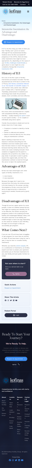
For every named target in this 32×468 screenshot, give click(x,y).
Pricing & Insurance (27, 416)
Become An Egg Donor (21, 2)
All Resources (20, 404)
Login (17, 315)
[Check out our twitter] (11, 300)
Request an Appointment (13, 288)
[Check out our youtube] (16, 300)
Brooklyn (11, 417)
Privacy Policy (16, 457)
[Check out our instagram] (8, 300)
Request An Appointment (15, 42)
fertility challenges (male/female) (15, 63)
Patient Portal (7, 2)
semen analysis (21, 246)
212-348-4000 (13, 4)
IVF (4, 49)
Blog (18, 410)
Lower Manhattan (11, 412)
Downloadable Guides (19, 424)
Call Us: (5, 4)
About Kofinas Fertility (4, 402)
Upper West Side (11, 404)
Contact (23, 4)
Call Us (17, 274)
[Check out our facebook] (6, 300)
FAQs (18, 413)
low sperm (22, 116)
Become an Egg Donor (27, 433)
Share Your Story (18, 431)
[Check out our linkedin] (14, 300)
